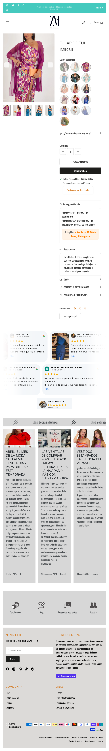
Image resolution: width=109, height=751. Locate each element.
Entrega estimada (71, 204)
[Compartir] (74, 308)
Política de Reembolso (79, 737)
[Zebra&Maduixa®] (54, 22)
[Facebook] (7, 5)
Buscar (59, 693)
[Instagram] (12, 5)
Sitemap (100, 741)
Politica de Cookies (45, 737)
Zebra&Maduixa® (15, 726)
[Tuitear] (79, 308)
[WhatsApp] (17, 5)
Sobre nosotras (12, 698)
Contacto (10, 707)
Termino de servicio (75, 741)
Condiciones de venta (65, 703)
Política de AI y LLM (96, 737)
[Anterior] (32, 8)
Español (98, 7)
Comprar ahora (80, 171)
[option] (28, 67)
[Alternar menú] (9, 22)
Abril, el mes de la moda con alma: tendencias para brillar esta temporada (17, 463)
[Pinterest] (7, 10)
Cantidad (64, 145)
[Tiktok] (23, 5)
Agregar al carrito (80, 161)
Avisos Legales (90, 741)
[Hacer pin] (85, 308)
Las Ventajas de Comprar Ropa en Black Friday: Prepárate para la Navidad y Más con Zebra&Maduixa (54, 465)
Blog (8, 693)
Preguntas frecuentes (65, 698)
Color (67, 59)
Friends (9, 703)
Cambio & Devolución (65, 707)
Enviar (12, 659)
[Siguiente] (77, 8)
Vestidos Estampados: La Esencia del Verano (89, 457)
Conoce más (54, 8)
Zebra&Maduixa (42, 422)
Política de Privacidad (62, 737)
